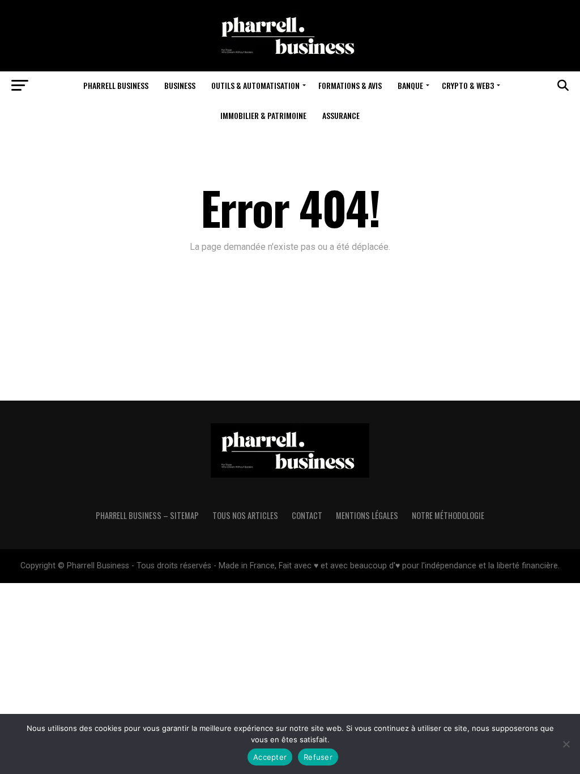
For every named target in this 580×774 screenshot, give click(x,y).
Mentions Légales (367, 515)
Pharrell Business (115, 85)
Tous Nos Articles (245, 515)
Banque (410, 85)
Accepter (270, 757)
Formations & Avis (350, 85)
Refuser (318, 757)
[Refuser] (566, 744)
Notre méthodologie (448, 515)
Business (179, 85)
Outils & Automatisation (255, 85)
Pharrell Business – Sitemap (147, 515)
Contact (307, 515)
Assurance (341, 115)
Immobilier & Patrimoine (263, 115)
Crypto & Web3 (468, 85)
